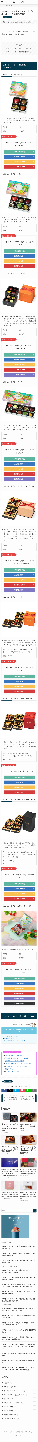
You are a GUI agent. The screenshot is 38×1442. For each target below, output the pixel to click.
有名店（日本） (10, 1407)
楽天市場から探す (19, 167)
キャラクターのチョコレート (14, 1391)
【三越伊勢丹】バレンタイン (12, 1036)
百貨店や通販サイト (11, 1415)
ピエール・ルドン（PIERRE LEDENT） (19, 48)
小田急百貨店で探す (19, 152)
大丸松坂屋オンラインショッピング (14, 1041)
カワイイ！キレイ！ (11, 1387)
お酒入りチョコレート (12, 1383)
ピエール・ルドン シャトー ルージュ (19, 771)
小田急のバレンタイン (10, 1038)
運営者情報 (24, 1432)
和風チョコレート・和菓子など (14, 1403)
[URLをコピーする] (34, 1090)
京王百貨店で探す (19, 983)
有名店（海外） (7, 17)
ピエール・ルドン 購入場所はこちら (18, 52)
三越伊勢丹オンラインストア (14, 1061)
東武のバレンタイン (11, 1069)
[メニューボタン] (2, 2)
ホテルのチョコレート (12, 1399)
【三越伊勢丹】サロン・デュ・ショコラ (18, 1063)
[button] (4, 1090)
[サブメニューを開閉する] (34, 1383)
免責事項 (18, 1432)
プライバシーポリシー (8, 1432)
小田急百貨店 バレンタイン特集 (16, 1066)
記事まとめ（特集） (11, 1419)
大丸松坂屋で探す (19, 359)
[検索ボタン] (36, 2)
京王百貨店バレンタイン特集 (14, 1055)
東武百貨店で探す (19, 157)
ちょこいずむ (19, 2)
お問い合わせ (31, 1432)
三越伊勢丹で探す (19, 256)
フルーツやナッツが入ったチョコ (15, 1395)
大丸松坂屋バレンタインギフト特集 (16, 1058)
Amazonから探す (19, 162)
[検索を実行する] (35, 1210)
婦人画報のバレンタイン (13, 1071)
